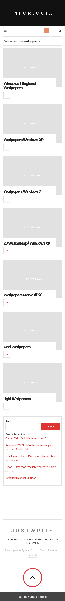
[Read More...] (7, 95)
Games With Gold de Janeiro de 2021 (27, 438)
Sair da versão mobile (32, 596)
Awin (8, 421)
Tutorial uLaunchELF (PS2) (21, 477)
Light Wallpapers (17, 399)
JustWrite (32, 530)
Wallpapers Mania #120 (22, 295)
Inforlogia (32, 13)
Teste (50, 426)
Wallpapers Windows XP (23, 139)
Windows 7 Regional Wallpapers (19, 86)
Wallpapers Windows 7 (22, 191)
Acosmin (32, 555)
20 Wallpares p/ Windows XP (26, 243)
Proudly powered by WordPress (20, 550)
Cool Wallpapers (16, 347)
